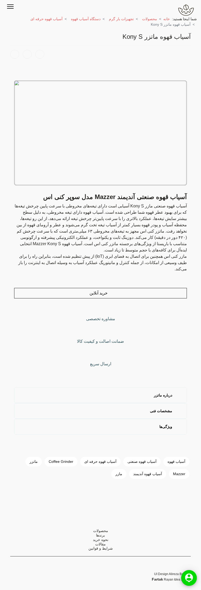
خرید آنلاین (99, 293)
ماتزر (34, 461)
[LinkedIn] (39, 54)
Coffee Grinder (61, 461)
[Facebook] (14, 54)
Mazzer (179, 474)
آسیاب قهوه (176, 461)
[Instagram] (44, 6)
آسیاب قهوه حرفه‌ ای (100, 461)
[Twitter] (25, 6)
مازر (118, 474)
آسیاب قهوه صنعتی (142, 461)
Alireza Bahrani (180, 574)
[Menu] (10, 6)
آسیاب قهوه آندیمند (147, 474)
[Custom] (53, 6)
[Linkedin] (34, 6)
